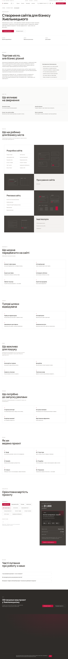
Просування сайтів (46, 180)
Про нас (18, 3)
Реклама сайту (14, 195)
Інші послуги (43, 219)
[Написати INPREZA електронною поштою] (50, 3)
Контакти (33, 3)
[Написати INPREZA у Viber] (48, 3)
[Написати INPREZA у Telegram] (53, 3)
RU (13, 3)
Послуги (22, 3)
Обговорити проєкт (61, 3)
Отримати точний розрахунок (49, 542)
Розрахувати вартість (8, 31)
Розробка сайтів (15, 151)
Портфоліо (28, 3)
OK (50, 656)
